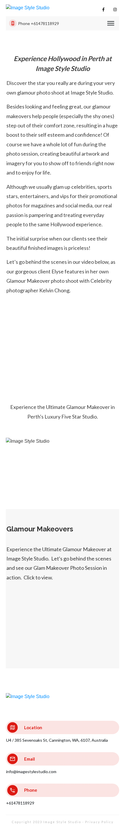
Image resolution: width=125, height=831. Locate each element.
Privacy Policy (99, 822)
